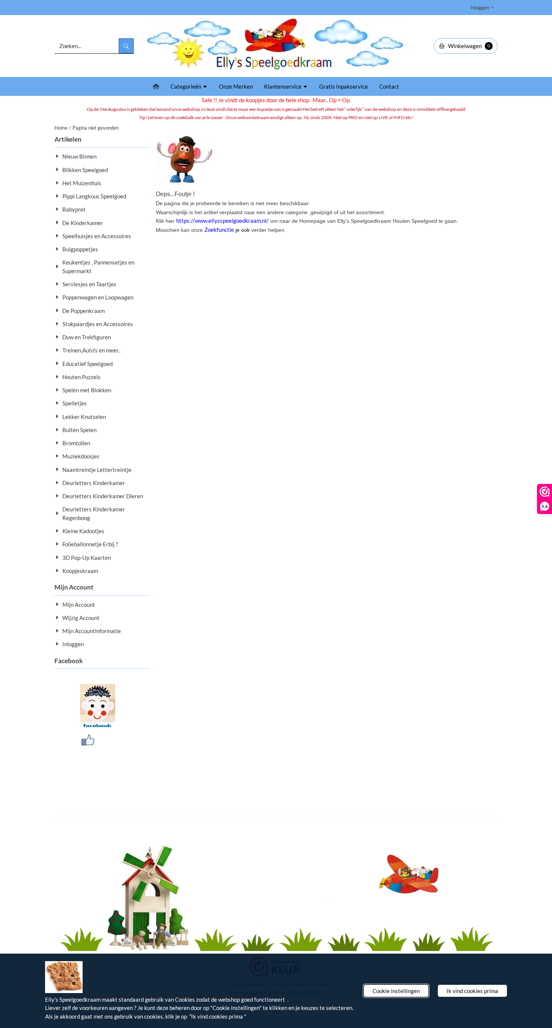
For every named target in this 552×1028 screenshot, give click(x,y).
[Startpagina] (156, 86)
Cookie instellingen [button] (396, 990)
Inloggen (480, 8)
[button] (466, 46)
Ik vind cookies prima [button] (472, 990)
